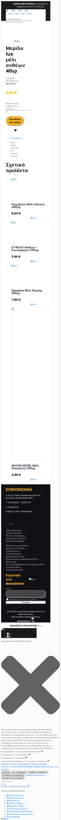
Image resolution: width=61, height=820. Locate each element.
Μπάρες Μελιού (13, 551)
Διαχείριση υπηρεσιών (29, 764)
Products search (13, 19)
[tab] (17, 138)
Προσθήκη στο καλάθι (15, 121)
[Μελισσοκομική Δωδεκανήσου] (19, 13)
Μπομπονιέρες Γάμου (15, 556)
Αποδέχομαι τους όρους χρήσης (23, 599)
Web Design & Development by (25, 619)
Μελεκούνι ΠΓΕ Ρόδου (15, 548)
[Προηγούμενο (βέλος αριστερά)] (2, 784)
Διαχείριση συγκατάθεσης (12, 778)
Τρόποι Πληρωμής (13, 530)
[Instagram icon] (15, 524)
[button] (30, 685)
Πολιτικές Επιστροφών (16, 535)
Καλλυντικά (11, 561)
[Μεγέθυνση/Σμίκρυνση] (10, 781)
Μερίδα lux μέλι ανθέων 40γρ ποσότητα (12, 106)
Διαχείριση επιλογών (10, 764)
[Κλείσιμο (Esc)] (2, 781)
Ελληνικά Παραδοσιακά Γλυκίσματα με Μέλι (25, 564)
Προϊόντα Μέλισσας (14, 570)
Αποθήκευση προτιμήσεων (13, 775)
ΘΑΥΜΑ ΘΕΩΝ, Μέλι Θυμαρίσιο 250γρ (25, 467)
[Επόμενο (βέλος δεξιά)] (5, 784)
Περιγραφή (16, 138)
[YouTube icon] (13, 524)
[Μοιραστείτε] (5, 781)
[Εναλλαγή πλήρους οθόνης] (8, 781)
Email (8, 589)
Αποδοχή (6, 772)
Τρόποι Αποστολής (14, 533)
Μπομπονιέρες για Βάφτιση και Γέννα (22, 559)
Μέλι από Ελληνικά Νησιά (17, 545)
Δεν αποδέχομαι (19, 772)
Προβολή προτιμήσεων (38, 772)
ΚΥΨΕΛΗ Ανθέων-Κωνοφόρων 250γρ (25, 248)
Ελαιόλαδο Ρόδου (13, 567)
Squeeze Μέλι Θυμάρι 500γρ (26, 291)
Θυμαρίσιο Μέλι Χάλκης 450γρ (28, 205)
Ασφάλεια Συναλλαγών (16, 538)
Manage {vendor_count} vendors (24, 765)
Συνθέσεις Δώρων (14, 553)
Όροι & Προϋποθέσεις (15, 541)
